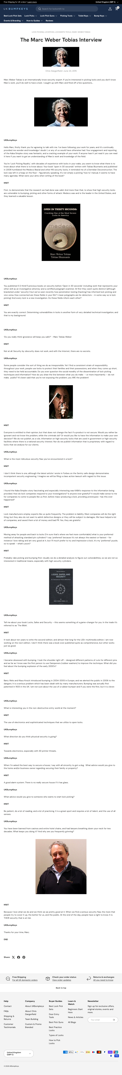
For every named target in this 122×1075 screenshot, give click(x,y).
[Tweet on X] (13, 957)
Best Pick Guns (56, 1022)
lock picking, (38, 32)
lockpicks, (50, 32)
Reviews (49, 20)
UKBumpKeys (14, 1066)
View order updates (61, 980)
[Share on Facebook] (18, 957)
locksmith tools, (63, 32)
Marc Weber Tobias (81, 32)
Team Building (31, 1019)
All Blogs (72, 1022)
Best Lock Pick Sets (13, 15)
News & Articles (75, 1017)
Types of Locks (56, 1035)
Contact (8, 1006)
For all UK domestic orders (25, 980)
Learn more (32, 2)
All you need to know (103, 980)
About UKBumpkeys (34, 1006)
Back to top (61, 988)
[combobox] (67, 9)
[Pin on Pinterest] (23, 957)
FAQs (6, 1011)
